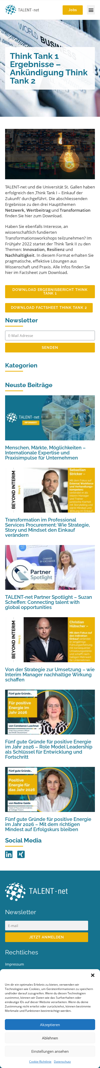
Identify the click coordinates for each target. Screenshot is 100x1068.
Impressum (14, 964)
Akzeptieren (50, 1024)
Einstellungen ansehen (50, 1051)
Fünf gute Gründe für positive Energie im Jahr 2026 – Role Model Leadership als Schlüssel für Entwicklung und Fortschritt (48, 749)
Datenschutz (62, 1062)
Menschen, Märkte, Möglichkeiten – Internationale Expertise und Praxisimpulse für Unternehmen (45, 453)
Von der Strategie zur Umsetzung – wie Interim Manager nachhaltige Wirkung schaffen (50, 675)
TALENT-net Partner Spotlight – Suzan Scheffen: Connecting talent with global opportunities (48, 602)
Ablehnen (50, 1038)
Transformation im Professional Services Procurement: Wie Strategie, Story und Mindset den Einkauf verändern (47, 527)
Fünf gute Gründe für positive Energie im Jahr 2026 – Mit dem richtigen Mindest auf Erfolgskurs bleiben (48, 824)
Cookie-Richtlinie (40, 1062)
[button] (92, 975)
